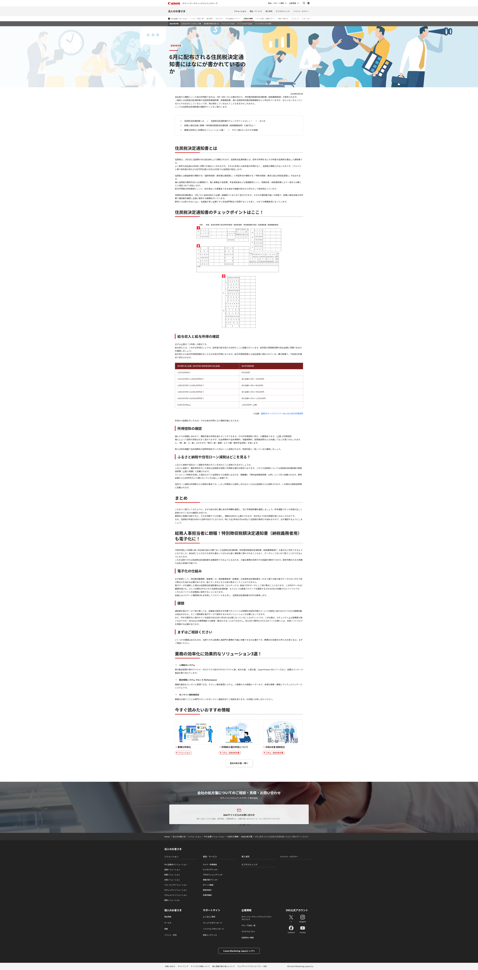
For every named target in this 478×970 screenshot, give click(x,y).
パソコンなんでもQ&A (244, 24)
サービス (167, 923)
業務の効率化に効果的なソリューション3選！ (204, 129)
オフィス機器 (208, 885)
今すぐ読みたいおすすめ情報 (245, 129)
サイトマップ (183, 966)
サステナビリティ (248, 931)
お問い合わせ (170, 966)
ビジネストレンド (283, 11)
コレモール (295, 18)
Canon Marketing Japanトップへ (239, 950)
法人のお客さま (176, 11)
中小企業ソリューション (179, 19)
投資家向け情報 (247, 937)
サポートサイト (211, 910)
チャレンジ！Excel (228, 24)
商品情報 (167, 916)
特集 (166, 929)
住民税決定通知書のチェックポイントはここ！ (232, 120)
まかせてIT (219, 18)
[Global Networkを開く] (308, 3)
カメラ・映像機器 (210, 864)
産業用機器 (207, 895)
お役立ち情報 (248, 18)
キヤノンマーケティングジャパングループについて (257, 918)
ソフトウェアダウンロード (213, 929)
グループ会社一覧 (248, 925)
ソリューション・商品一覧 (195, 18)
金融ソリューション (172, 869)
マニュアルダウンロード (212, 923)
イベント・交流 (170, 935)
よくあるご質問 (209, 916)
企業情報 (292, 3)
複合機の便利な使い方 (211, 24)
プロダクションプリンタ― (213, 874)
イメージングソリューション (175, 885)
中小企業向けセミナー (233, 18)
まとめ (262, 120)
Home (167, 836)
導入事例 (268, 11)
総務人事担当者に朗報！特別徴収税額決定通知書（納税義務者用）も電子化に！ (220, 125)
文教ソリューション (172, 879)
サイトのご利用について (200, 966)
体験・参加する (283, 18)
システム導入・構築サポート (265, 18)
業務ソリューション (172, 900)
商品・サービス (256, 11)
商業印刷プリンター (211, 879)
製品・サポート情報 (276, 3)
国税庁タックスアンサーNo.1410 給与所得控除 (282, 413)
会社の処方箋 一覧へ (239, 763)
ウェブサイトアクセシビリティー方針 (252, 966)
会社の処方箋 (174, 24)
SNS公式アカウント (297, 910)
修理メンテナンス (210, 935)
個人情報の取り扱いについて (223, 966)
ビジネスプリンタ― (211, 869)
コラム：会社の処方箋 (230, 752)
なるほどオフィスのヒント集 (191, 24)
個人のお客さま (173, 910)
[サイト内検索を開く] (303, 3)
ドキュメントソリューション (175, 895)
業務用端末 (207, 890)
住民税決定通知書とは (194, 120)
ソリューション (240, 11)
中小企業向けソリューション (175, 864)
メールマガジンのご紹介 (263, 24)
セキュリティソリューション (175, 890)
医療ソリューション (172, 874)
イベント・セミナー (301, 11)
